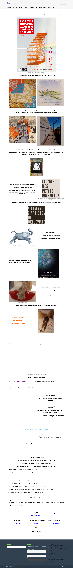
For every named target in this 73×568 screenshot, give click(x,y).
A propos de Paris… (51, 7)
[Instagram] (66, 567)
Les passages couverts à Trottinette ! (58, 559)
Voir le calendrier (50, 561)
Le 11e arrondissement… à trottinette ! (58, 545)
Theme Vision (13, 566)
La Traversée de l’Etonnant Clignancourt (58, 548)
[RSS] (63, 567)
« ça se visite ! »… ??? (10, 7)
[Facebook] (64, 567)
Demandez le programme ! (29, 7)
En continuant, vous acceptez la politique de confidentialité (37, 558)
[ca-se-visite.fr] (8, 4)
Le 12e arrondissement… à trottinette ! (58, 551)
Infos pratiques (39, 7)
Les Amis (44, 7)
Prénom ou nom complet (31, 549)
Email (28, 553)
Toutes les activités (19, 7)
